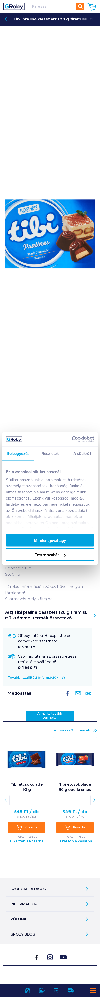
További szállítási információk (33, 677)
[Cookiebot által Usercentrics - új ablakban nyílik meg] (72, 439)
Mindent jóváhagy (50, 540)
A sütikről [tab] (82, 453)
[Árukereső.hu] (50, 979)
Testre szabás (47, 555)
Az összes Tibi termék (72, 730)
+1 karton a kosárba (26, 841)
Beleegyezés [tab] (18, 453)
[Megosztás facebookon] (68, 697)
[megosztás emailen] (77, 697)
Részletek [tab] (50, 453)
